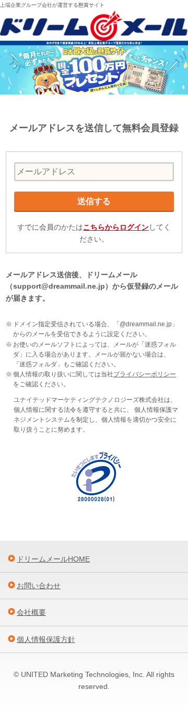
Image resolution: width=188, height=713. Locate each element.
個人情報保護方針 (46, 639)
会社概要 (31, 612)
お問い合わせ (39, 585)
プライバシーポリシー (144, 374)
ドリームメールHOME (53, 559)
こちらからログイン (116, 227)
